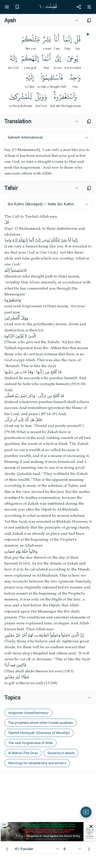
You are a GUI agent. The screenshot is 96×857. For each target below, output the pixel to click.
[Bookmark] (17, 7)
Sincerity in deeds (61, 753)
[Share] (79, 7)
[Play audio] (88, 34)
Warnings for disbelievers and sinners (37, 763)
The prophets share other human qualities (40, 723)
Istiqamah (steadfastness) (28, 713)
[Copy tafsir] (89, 188)
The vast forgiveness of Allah (30, 743)
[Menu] (7, 7)
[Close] (91, 826)
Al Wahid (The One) (23, 753)
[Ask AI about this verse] (86, 812)
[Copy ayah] (89, 20)
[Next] (89, 849)
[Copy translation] (89, 121)
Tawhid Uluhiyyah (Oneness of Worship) (39, 733)
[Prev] (7, 849)
